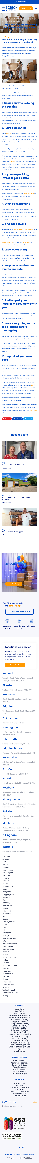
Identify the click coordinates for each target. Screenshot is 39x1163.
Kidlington (6, 933)
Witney (5, 995)
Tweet (30, 418)
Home (4, 19)
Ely (3, 916)
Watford (7, 847)
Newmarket (9, 757)
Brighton (8, 706)
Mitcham (8, 823)
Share (19, 418)
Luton (4, 941)
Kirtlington (6, 935)
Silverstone (6, 968)
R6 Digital (29, 1158)
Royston (5, 963)
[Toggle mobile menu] (36, 8)
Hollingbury (7, 927)
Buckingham (7, 886)
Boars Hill (6, 878)
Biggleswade (7, 870)
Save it (8, 418)
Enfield (6, 778)
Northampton (8, 949)
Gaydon (5, 919)
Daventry (6, 903)
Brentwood (9, 694)
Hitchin (5, 924)
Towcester (6, 982)
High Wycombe (8, 922)
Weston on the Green (11, 993)
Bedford (7, 673)
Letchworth (9, 739)
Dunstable (6, 911)
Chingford (6, 892)
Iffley (4, 930)
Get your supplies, (7, 242)
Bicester (7, 685)
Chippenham (10, 718)
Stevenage (6, 971)
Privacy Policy (22, 1154)
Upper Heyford (8, 985)
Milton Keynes (8, 946)
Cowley (5, 900)
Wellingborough (8, 990)
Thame (5, 979)
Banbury (5, 867)
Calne (4, 889)
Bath (4, 862)
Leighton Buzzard (13, 748)
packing (8, 134)
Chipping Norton (9, 894)
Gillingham (9, 835)
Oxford (5, 954)
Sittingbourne (11, 799)
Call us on (21, 612)
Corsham (6, 897)
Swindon (7, 811)
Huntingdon (10, 727)
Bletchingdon (7, 873)
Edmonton (6, 914)
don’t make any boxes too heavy (24, 230)
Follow (35, 1102)
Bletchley (6, 875)
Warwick (5, 987)
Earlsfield (8, 769)
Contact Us (10, 1154)
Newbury (8, 787)
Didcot (5, 908)
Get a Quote (26, 8)
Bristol (5, 883)
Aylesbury (6, 859)
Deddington (7, 905)
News (31, 1154)
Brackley (5, 881)
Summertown (7, 974)
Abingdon (6, 856)
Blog (8, 19)
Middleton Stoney (9, 944)
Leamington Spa (9, 938)
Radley (5, 960)
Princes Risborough (10, 957)
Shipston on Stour (9, 965)
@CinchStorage (10, 1102)
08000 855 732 (21, 2)
